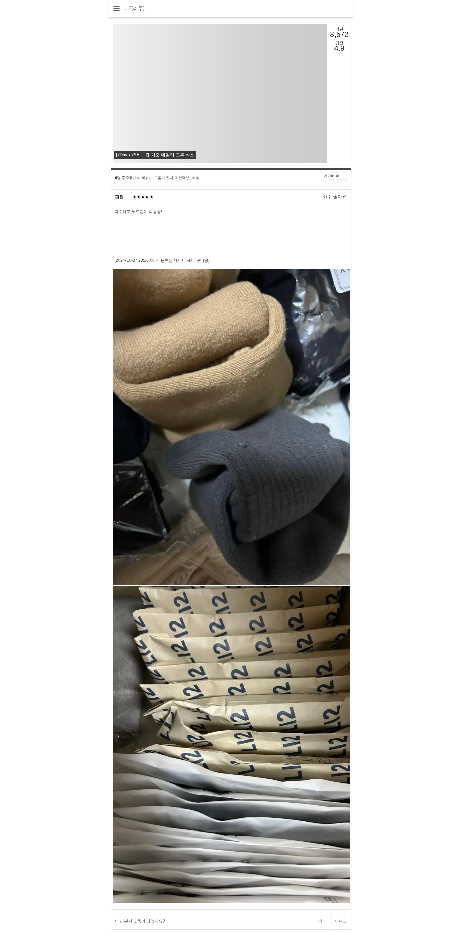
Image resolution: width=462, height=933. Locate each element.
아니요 (341, 921)
